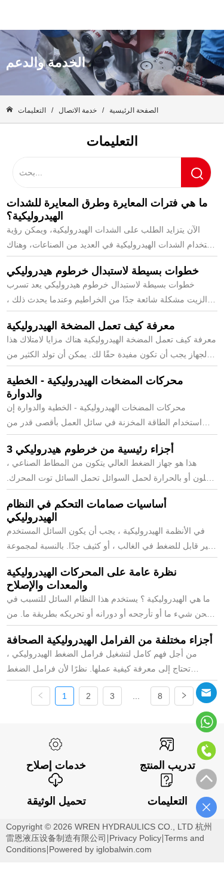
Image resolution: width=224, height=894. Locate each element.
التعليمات (32, 110)
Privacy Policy (135, 838)
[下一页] (184, 696)
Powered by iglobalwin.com (100, 849)
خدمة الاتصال (78, 110)
